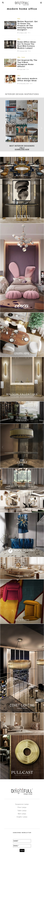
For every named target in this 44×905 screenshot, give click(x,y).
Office (18, 39)
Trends (23, 57)
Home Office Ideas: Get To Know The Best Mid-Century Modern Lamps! (26, 45)
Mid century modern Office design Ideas (27, 79)
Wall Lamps (22, 814)
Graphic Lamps (22, 817)
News (18, 18)
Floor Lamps (22, 807)
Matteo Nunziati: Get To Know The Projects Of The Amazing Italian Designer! (27, 26)
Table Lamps (22, 810)
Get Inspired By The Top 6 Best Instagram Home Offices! (27, 63)
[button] (41, 128)
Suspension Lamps (22, 804)
